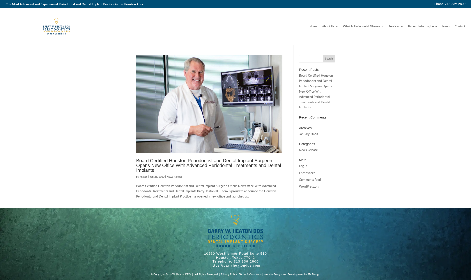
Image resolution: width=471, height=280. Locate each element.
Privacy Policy (229, 274)
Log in (303, 166)
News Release (174, 177)
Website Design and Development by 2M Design (292, 274)
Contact (460, 26)
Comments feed (310, 179)
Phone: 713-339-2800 (449, 4)
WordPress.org (309, 186)
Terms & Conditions (250, 274)
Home (313, 26)
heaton (144, 177)
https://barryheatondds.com (235, 265)
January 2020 (308, 134)
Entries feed (307, 173)
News (446, 26)
